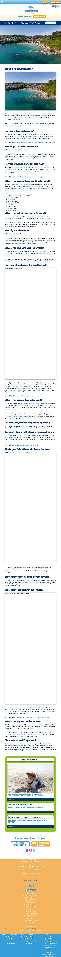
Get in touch (24, 870)
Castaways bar (48, 940)
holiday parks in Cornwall (13, 158)
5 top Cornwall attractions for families (25, 445)
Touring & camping (30, 899)
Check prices (55, 2)
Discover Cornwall (49, 945)
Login (44, 2)
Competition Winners (30, 911)
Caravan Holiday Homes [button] (9, 934)
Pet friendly (10, 938)
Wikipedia (29, 136)
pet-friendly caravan (19, 390)
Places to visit (49, 950)
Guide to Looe (49, 947)
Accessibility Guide (30, 920)
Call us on (20, 844)
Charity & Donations (30, 913)
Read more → (12, 799)
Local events (49, 956)
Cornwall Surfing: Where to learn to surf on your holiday (31, 717)
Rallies (26, 940)
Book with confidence (30, 917)
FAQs (30, 908)
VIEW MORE (50, 23)
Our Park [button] (48, 934)
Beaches (49, 952)
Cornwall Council (18, 383)
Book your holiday (27, 749)
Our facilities (48, 938)
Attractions (49, 949)
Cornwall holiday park (30, 897)
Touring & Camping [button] (27, 934)
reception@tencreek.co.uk (33, 866)
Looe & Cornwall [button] (49, 943)
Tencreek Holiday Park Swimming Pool (48, 942)
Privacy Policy (30, 922)
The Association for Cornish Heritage (16, 416)
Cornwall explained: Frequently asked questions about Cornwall (34, 142)
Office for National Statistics (25, 167)
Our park (48, 936)
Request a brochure (30, 904)
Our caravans (10, 936)
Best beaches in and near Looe (23, 396)
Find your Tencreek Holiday (40, 844)
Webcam (29, 943)
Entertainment (30, 901)
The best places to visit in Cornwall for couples (28, 177)
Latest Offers (10, 940)
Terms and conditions (30, 915)
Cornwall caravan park (30, 895)
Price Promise (31, 890)
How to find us (36, 870)
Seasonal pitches (26, 938)
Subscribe (39, 16)
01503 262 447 (24, 16)
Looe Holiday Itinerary (49, 954)
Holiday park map (30, 906)
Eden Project (9, 437)
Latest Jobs (30, 910)
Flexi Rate (30, 918)
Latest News (30, 902)
